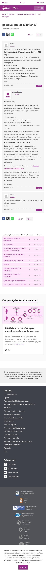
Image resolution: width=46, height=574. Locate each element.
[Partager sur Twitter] (7, 34)
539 (23, 3)
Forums (11, 14)
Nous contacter (9, 421)
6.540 (42, 3)
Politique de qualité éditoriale (14, 428)
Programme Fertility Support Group (16, 401)
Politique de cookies (11, 434)
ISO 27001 (7, 408)
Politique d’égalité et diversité (14, 411)
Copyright (7, 448)
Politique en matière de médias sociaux (18, 441)
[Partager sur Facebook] (3, 34)
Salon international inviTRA (13, 418)
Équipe (6, 398)
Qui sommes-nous (10, 394)
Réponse (39, 85)
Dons (5, 451)
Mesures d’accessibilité (12, 414)
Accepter (23, 567)
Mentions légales (10, 424)
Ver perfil (12, 46)
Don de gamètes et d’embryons (26, 14)
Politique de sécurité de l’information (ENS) (19, 404)
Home (4, 14)
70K (6, 3)
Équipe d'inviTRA (17, 92)
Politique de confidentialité (13, 431)
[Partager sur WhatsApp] (12, 34)
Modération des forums (12, 445)
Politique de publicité (11, 438)
